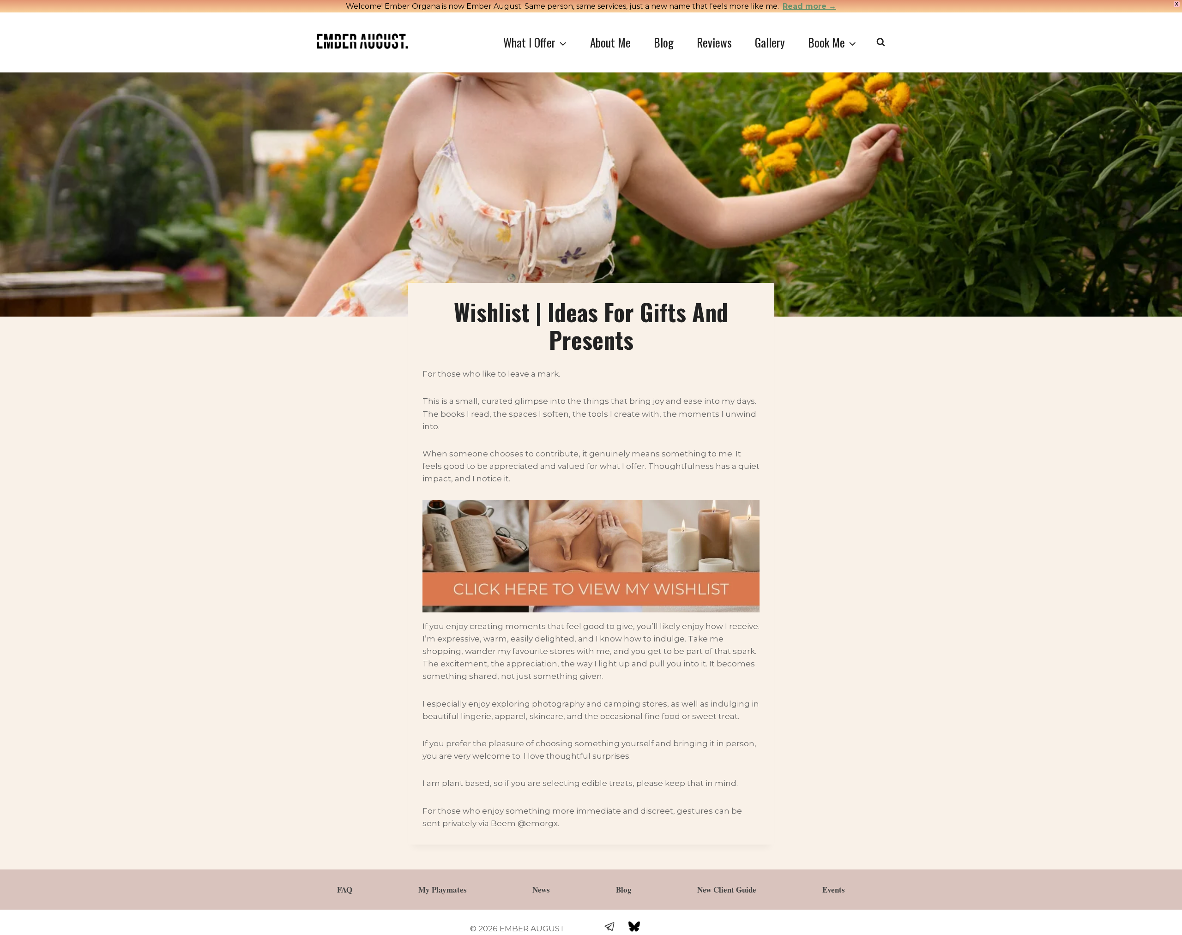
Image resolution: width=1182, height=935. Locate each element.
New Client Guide (726, 889)
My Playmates (442, 889)
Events (833, 889)
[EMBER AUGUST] (362, 41)
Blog (664, 42)
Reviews (714, 42)
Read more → (809, 6)
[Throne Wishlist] (591, 556)
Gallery (770, 42)
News (541, 889)
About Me (610, 42)
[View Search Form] (881, 42)
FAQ (344, 889)
